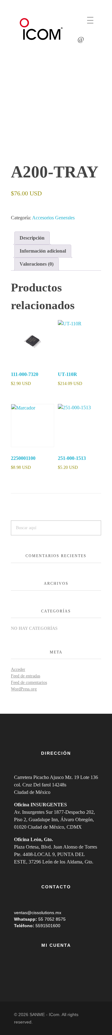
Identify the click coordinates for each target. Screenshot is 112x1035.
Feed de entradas (25, 676)
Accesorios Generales (53, 217)
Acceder (18, 669)
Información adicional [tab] (43, 251)
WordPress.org (24, 689)
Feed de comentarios (29, 682)
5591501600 (47, 925)
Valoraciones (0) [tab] (37, 264)
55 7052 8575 (52, 919)
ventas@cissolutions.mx (37, 912)
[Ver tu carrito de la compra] (80, 39)
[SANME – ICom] (42, 29)
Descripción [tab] (32, 237)
